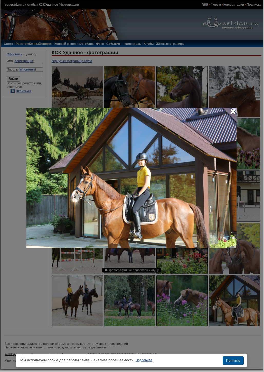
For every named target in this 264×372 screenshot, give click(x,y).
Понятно (233, 360)
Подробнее (144, 360)
